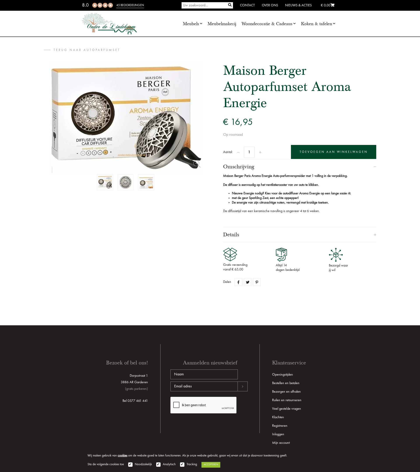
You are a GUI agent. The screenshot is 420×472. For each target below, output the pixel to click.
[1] (230, 5)
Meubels (191, 23)
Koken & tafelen (316, 23)
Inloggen (278, 434)
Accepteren (211, 464)
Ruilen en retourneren (286, 400)
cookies (122, 455)
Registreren (279, 426)
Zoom (197, 164)
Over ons (270, 5)
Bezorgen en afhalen (286, 392)
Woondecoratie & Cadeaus (267, 23)
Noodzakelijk (143, 464)
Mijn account (281, 443)
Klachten (278, 417)
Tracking (192, 464)
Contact (247, 5)
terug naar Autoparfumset (87, 50)
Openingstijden (282, 374)
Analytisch (169, 464)
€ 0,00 (326, 5)
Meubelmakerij (222, 23)
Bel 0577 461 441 (135, 401)
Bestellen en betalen (285, 383)
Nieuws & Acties (298, 5)
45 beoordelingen (130, 5)
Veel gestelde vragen (286, 409)
